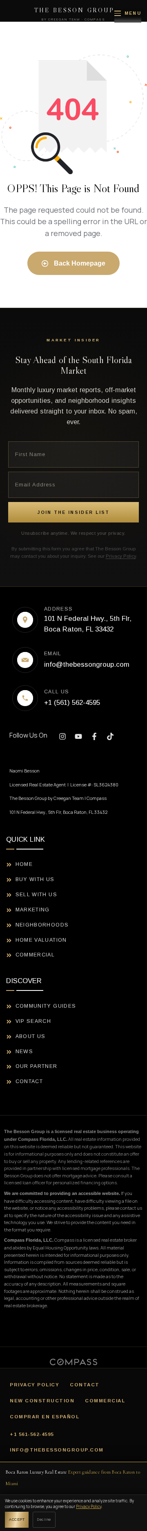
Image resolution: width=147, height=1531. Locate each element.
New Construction (42, 1400)
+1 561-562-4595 (32, 1434)
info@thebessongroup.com (57, 1449)
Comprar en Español (44, 1416)
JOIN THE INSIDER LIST (73, 512)
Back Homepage (78, 263)
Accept (16, 1519)
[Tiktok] (110, 736)
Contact (85, 1384)
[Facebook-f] (94, 736)
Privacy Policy (121, 556)
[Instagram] (62, 736)
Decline (44, 1519)
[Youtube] (78, 736)
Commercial (105, 1400)
